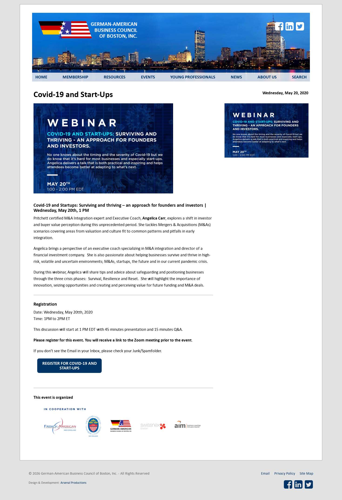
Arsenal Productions (73, 483)
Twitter (300, 26)
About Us (267, 77)
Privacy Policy (284, 473)
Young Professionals (192, 77)
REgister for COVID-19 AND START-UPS (69, 366)
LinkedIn (289, 26)
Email (265, 473)
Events (148, 77)
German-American (114, 30)
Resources (114, 77)
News (236, 77)
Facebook (279, 26)
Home (41, 77)
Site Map (306, 473)
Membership (75, 77)
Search (299, 77)
